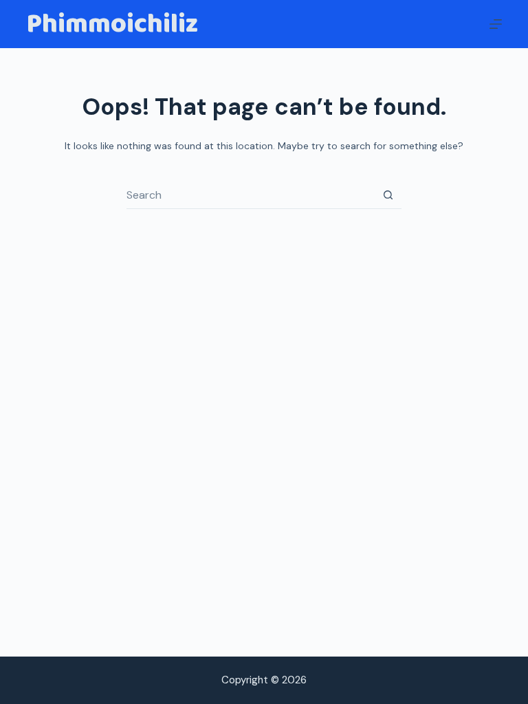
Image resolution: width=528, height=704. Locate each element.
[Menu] (496, 24)
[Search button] (388, 195)
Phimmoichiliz (112, 24)
